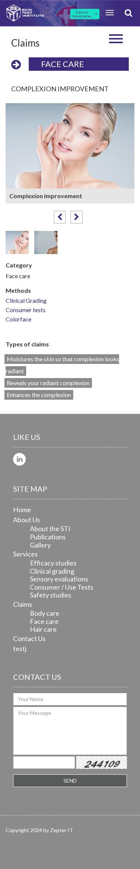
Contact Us (29, 638)
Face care (62, 64)
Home (22, 509)
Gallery (40, 545)
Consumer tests (26, 310)
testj (20, 648)
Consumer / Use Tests (61, 587)
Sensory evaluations (59, 579)
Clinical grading (52, 571)
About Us (26, 520)
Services (25, 554)
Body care (44, 613)
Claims (22, 604)
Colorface (18, 319)
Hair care (43, 629)
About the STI (50, 528)
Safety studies (50, 595)
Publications (48, 537)
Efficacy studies (53, 563)
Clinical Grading (26, 301)
